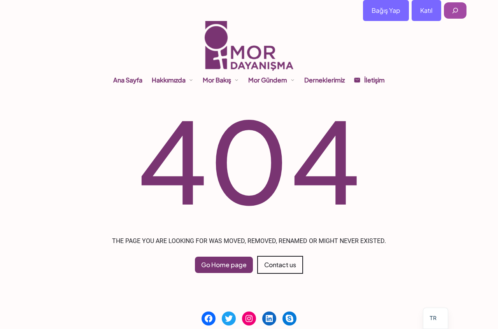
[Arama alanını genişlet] (455, 10)
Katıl (426, 10)
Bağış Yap (386, 10)
